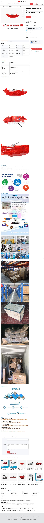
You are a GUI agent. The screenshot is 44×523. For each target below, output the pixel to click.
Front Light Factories (18, 508)
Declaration (31, 519)
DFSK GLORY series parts (14, 495)
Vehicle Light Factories (26, 508)
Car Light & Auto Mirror (15, 6)
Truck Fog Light (15, 510)
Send (8, 451)
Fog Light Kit (32, 504)
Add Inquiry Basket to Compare (13, 28)
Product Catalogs (13, 490)
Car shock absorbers (25, 495)
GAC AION (2, 493)
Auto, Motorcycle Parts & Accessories (7, 6)
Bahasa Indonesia (25, 517)
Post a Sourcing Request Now (11, 453)
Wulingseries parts (35, 493)
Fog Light (20, 6)
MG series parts (35, 495)
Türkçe (18, 517)
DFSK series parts (3, 495)
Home (1, 6)
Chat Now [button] (34, 16)
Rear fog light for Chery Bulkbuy (31, 510)
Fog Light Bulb (3, 510)
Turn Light (3, 504)
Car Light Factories (4, 508)
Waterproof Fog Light (34, 508)
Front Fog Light (9, 510)
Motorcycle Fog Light (25, 504)
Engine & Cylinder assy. (25, 493)
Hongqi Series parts (14, 493)
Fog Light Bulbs (19, 504)
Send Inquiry (28, 16)
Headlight (13, 504)
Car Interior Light (8, 504)
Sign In (27, 37)
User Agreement (27, 519)
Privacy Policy (34, 519)
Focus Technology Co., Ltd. (16, 519)
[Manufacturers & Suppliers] (22, 1)
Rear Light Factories (11, 508)
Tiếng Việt (20, 517)
